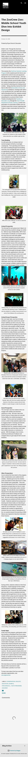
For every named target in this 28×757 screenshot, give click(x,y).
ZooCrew (5, 688)
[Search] (21, 3)
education (5, 683)
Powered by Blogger (14, 750)
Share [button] (4, 693)
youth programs (16, 685)
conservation (11, 681)
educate (18, 681)
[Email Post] (3, 691)
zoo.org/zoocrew (6, 675)
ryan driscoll (6, 685)
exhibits (11, 683)
